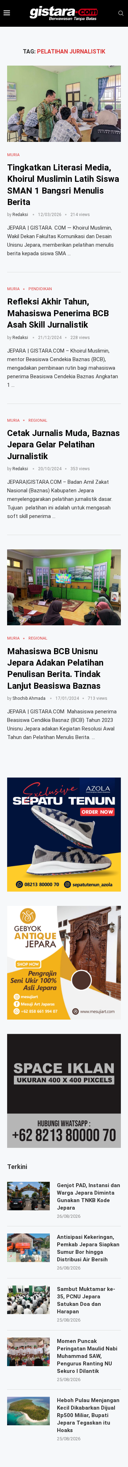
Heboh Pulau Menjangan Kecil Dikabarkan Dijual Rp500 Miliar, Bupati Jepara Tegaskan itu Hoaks (88, 1415)
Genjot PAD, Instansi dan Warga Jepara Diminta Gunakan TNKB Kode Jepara (88, 1196)
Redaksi (20, 214)
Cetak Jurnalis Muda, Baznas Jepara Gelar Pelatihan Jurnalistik (63, 444)
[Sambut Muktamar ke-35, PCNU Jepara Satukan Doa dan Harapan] (28, 1300)
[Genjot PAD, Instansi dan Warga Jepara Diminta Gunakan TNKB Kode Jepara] (28, 1196)
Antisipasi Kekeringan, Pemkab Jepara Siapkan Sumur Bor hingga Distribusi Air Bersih (88, 1248)
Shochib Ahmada (29, 698)
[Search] (120, 13)
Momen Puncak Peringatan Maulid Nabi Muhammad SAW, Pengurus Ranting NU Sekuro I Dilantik (87, 1356)
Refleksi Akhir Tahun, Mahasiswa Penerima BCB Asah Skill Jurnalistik (58, 313)
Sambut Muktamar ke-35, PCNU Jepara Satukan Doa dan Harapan (86, 1300)
